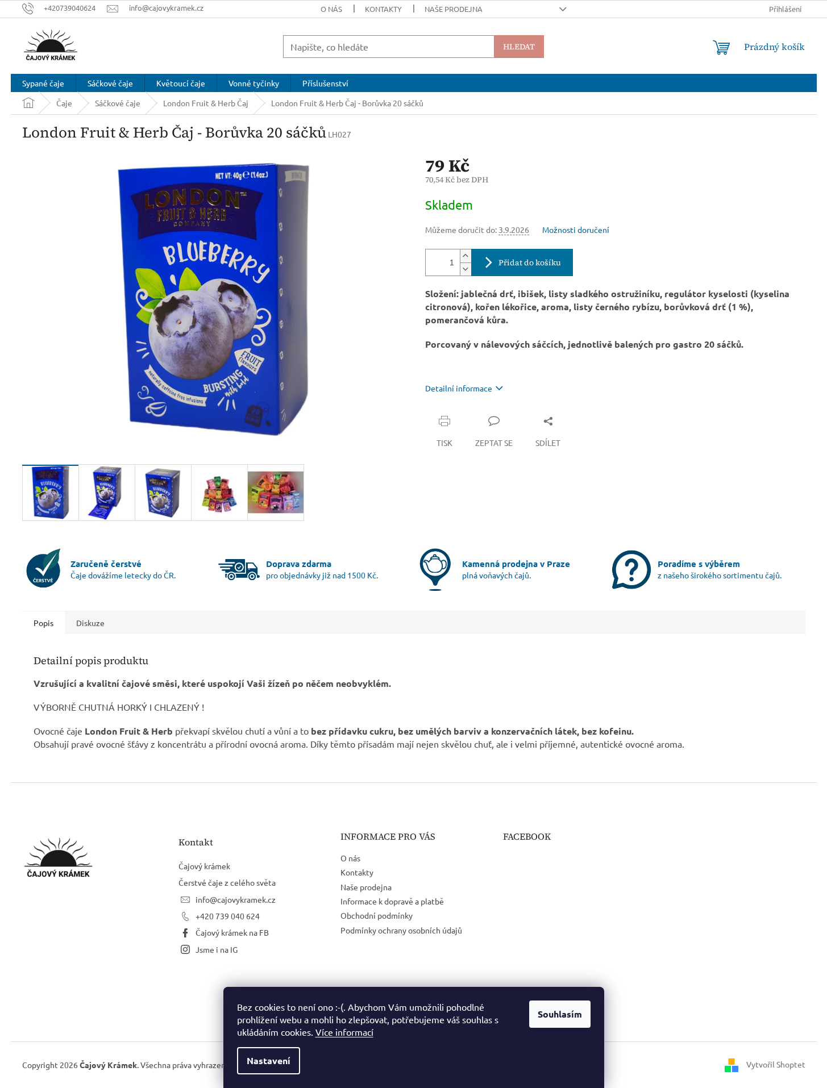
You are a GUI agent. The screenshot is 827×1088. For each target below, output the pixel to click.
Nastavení (268, 1060)
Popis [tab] (43, 623)
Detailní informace (458, 388)
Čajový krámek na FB (232, 932)
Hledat (519, 46)
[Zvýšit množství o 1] (465, 255)
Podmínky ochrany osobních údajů (401, 930)
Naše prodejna (454, 9)
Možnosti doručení (575, 229)
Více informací (344, 1031)
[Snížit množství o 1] (465, 269)
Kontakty (383, 9)
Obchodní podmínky (376, 915)
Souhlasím (560, 1014)
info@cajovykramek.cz (236, 899)
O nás (331, 9)
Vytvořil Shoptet (775, 1064)
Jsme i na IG (217, 949)
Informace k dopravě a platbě (392, 901)
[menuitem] (43, 83)
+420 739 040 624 (228, 916)
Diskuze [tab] (90, 623)
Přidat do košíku (529, 262)
